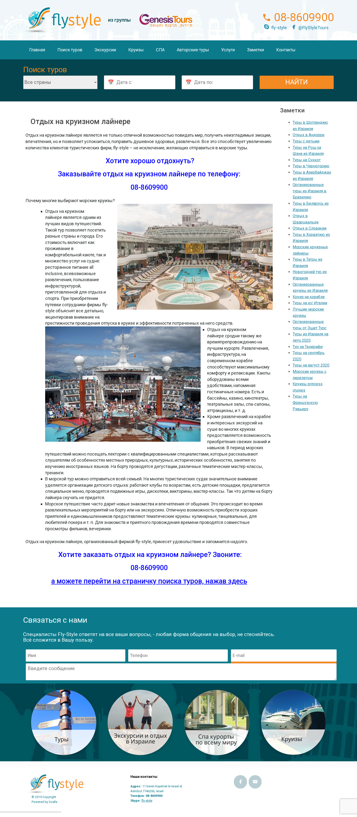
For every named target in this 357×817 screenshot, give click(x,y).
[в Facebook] (240, 782)
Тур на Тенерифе (308, 346)
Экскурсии (105, 49)
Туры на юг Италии (310, 303)
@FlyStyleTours (313, 27)
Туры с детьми (306, 141)
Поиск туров (69, 49)
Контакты (286, 49)
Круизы (136, 49)
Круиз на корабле (309, 297)
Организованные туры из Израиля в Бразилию (309, 190)
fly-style (279, 27)
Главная (37, 49)
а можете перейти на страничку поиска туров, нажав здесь (149, 581)
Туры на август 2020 (311, 365)
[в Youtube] (255, 782)
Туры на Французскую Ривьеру (305, 402)
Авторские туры (193, 49)
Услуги (228, 49)
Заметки (255, 49)
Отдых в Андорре (308, 135)
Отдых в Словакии (309, 228)
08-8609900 (304, 17)
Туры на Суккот (307, 160)
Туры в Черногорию (311, 166)
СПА (160, 49)
